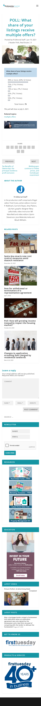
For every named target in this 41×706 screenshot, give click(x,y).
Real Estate (24, 42)
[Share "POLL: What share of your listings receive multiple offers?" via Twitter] (12, 147)
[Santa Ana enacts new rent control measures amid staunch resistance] (20, 243)
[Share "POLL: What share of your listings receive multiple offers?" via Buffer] (29, 147)
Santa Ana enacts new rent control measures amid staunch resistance (18, 258)
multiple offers (10, 117)
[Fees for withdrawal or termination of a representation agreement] (20, 276)
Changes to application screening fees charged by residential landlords (17, 355)
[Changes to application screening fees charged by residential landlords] (20, 340)
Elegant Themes (17, 700)
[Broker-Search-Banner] (20, 130)
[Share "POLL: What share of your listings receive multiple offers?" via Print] (22, 151)
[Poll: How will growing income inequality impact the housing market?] (20, 308)
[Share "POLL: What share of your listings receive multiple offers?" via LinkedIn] (25, 147)
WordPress (34, 700)
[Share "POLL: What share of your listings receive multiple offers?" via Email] (18, 151)
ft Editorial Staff (19, 40)
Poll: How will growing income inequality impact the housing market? (20, 322)
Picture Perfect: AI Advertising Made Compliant (20, 590)
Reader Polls (14, 42)
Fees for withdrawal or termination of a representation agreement (18, 290)
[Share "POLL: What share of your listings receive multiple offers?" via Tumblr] (16, 147)
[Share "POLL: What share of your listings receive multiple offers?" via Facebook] (8, 147)
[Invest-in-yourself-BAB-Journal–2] (20, 555)
